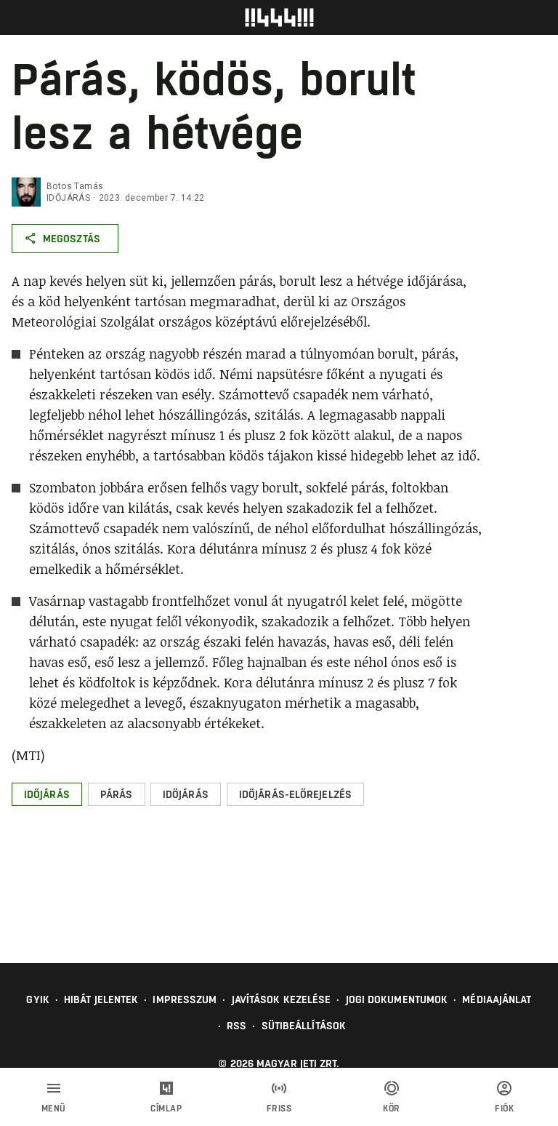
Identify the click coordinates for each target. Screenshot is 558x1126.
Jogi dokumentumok (397, 999)
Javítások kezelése (281, 999)
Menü (53, 1108)
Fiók (504, 1108)
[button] (47, 794)
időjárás (68, 198)
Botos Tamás (74, 186)
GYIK (37, 999)
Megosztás (71, 238)
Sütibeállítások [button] (304, 1025)
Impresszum (185, 999)
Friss (279, 1108)
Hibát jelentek (101, 999)
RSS (236, 1025)
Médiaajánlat (496, 999)
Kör (391, 1108)
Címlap (166, 1108)
